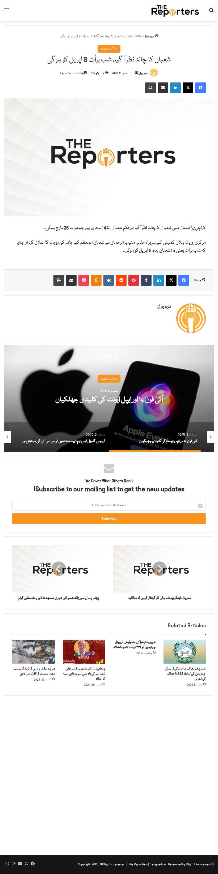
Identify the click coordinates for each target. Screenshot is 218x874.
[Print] (150, 87)
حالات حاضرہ (133, 36)
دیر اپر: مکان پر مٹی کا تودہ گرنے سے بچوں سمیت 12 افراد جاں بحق (34, 671)
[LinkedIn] (175, 87)
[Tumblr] (146, 280)
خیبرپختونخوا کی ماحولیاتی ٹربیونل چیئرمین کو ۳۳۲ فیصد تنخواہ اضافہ (135, 645)
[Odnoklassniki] (96, 280)
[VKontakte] (108, 280)
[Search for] (211, 13)
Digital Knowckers (198, 864)
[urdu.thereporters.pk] (175, 11)
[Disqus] (109, 772)
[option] (109, 398)
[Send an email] (136, 73)
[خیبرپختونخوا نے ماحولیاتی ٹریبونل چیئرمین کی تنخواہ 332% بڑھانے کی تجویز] (185, 652)
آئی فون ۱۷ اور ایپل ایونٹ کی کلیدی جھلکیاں (109, 399)
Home (149, 36)
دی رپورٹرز (144, 73)
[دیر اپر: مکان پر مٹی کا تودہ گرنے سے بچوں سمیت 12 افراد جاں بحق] (33, 652)
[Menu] (6, 13)
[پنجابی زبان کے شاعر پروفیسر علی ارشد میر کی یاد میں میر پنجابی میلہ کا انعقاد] (84, 652)
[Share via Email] (163, 87)
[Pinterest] (133, 280)
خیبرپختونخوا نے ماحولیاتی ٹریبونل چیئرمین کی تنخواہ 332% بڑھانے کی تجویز (185, 673)
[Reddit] (121, 280)
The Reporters (138, 864)
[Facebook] (200, 87)
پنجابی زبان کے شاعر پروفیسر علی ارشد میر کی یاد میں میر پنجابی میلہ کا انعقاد (84, 673)
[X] (188, 87)
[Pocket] (83, 280)
